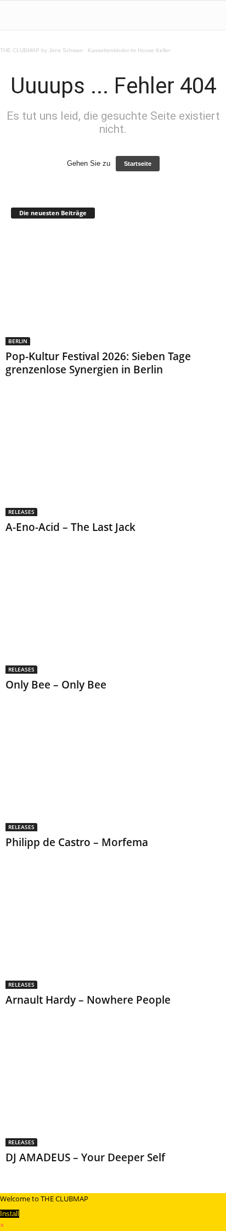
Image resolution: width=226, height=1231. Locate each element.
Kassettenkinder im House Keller (129, 50)
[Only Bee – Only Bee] (113, 616)
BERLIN (17, 341)
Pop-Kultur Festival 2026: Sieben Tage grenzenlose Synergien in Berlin (98, 363)
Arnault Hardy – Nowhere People (88, 1000)
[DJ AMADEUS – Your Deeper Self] (113, 1089)
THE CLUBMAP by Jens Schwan (41, 50)
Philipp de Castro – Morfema (76, 842)
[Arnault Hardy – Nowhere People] (113, 931)
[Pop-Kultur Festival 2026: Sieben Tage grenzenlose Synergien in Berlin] (113, 288)
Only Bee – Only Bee (55, 685)
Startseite (137, 163)
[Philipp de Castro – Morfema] (113, 774)
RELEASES (21, 512)
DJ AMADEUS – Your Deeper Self (85, 1157)
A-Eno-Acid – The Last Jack (70, 527)
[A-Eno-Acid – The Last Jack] (113, 458)
